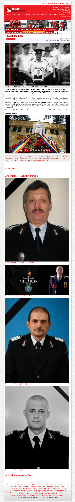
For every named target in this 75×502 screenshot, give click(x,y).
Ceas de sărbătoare (60, 490)
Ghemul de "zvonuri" (35, 490)
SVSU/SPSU (38, 492)
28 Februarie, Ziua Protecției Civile (42, 485)
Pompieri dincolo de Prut (14, 32)
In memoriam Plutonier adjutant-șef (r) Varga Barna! (20, 384)
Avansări (13, 486)
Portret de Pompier (35, 486)
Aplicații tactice (59, 486)
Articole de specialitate (29, 488)
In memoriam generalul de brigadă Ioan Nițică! (18, 295)
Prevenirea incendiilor (15, 488)
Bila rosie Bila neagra (51, 493)
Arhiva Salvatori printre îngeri (19, 475)
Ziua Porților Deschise (25, 492)
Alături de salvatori (47, 490)
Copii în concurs (39, 493)
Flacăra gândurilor (26, 29)
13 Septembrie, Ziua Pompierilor (21, 485)
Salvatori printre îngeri (11, 492)
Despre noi (46, 3)
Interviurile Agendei (40, 29)
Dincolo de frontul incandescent (34, 32)
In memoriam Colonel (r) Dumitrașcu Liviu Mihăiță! (19, 262)
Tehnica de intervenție (44, 488)
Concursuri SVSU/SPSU (25, 493)
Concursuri (49, 32)
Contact (61, 3)
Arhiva (68, 3)
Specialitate (52, 29)
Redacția (54, 3)
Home (7, 29)
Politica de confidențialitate (45, 495)
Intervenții (57, 485)
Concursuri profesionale (50, 492)
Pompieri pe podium (64, 492)
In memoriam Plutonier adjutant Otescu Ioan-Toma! (20, 470)
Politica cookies (59, 495)
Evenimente (15, 29)
